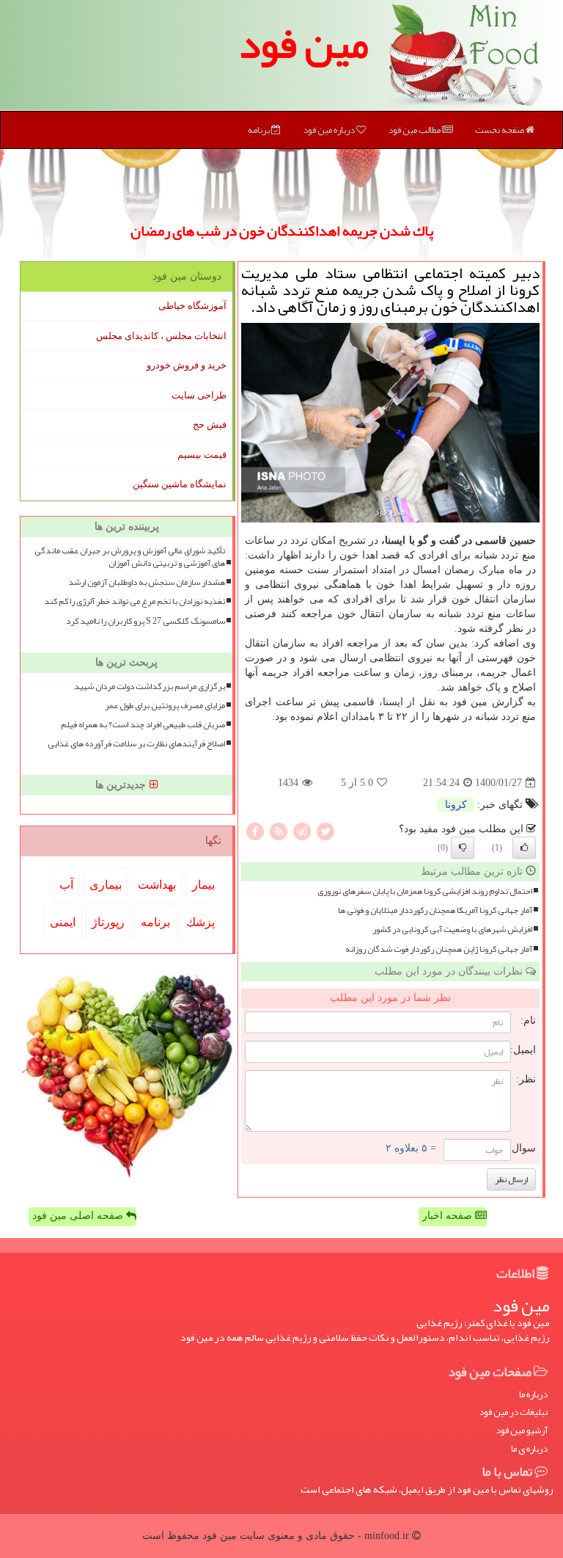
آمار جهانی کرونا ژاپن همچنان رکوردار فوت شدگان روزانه (438, 949)
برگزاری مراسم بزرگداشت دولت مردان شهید (149, 686)
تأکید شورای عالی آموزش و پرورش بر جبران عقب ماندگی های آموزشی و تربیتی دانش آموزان (129, 557)
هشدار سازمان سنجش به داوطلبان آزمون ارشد (146, 582)
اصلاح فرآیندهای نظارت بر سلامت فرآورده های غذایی (136, 743)
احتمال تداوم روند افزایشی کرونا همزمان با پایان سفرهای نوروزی (424, 891)
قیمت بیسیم (202, 454)
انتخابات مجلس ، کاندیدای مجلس (161, 335)
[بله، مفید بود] (524, 848)
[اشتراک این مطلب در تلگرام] (302, 831)
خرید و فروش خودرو (187, 365)
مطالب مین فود (415, 129)
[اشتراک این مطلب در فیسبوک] (255, 831)
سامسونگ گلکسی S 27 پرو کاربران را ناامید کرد (145, 621)
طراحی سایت (199, 395)
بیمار (203, 884)
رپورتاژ (108, 922)
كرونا (456, 804)
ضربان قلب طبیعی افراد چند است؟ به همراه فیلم (143, 724)
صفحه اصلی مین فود (79, 1215)
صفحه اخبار (448, 1215)
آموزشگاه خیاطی (192, 305)
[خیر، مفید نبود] (462, 848)
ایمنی (63, 922)
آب (66, 884)
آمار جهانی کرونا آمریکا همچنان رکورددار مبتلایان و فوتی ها (435, 910)
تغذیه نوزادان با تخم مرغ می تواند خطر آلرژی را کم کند (134, 601)
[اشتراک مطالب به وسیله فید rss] (278, 831)
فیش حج (210, 424)
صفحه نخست (500, 129)
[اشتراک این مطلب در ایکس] (325, 831)
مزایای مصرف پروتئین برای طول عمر (165, 705)
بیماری (105, 884)
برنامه (259, 129)
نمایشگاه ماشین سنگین (180, 483)
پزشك (200, 922)
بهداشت (157, 884)
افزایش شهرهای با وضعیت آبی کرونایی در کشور (452, 929)
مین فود (303, 44)
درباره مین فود (329, 129)
